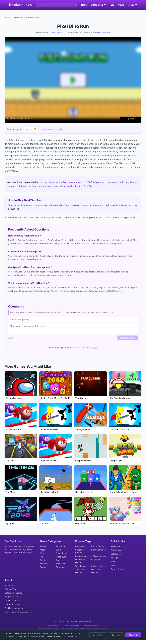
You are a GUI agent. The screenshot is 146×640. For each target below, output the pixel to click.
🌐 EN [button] (132, 4)
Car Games (80, 546)
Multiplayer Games (80, 561)
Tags (111, 4)
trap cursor (99, 182)
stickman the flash (27, 186)
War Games (80, 566)
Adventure (60, 546)
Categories (116, 554)
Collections (116, 550)
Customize (98, 635)
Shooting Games (79, 551)
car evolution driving (118, 182)
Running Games (98, 550)
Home (84, 4)
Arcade (43, 550)
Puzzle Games (97, 546)
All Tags (114, 558)
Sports (43, 567)
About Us (9, 585)
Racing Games (82, 556)
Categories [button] (98, 4)
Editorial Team (11, 589)
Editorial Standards (13, 593)
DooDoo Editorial (56, 32)
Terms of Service (12, 600)
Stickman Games (79, 570)
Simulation (60, 563)
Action (43, 546)
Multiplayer (61, 557)
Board (58, 550)
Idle (41, 557)
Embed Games (117, 569)
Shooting (44, 563)
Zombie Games (98, 566)
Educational (61, 553)
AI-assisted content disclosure (84, 625)
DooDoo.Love (20, 5)
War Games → (72, 217)
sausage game (46, 186)
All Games (18, 17)
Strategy (60, 567)
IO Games (95, 559)
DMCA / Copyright (13, 604)
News (121, 4)
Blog (113, 565)
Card (42, 553)
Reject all (115, 635)
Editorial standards (101, 32)
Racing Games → (92, 217)
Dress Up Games (95, 570)
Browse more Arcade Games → (21, 217)
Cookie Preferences (14, 608)
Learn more (71, 636)
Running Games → (51, 217)
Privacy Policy (11, 597)
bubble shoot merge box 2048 (75, 182)
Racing (59, 560)
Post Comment (127, 338)
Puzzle (43, 560)
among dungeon (49, 182)
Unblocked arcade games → (120, 217)
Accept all (133, 635)
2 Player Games (98, 556)
